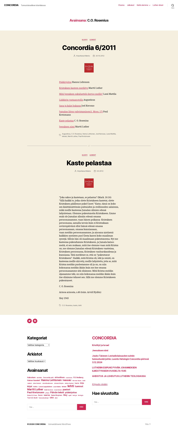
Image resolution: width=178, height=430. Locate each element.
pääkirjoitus (71, 392)
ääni (56, 398)
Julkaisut (130, 5)
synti (69, 395)
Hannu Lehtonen (89, 134)
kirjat (29, 386)
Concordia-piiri (48, 377)
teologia (80, 395)
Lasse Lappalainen (45, 386)
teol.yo (75, 395)
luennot (79, 386)
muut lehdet (58, 390)
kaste (75, 305)
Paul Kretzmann (84, 136)
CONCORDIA (11, 5)
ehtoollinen (60, 377)
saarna (47, 395)
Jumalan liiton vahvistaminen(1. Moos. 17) (81, 111)
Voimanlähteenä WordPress (59, 424)
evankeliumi (69, 377)
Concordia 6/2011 (89, 48)
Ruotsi (40, 395)
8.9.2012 (100, 171)
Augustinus (66, 134)
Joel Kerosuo (100, 134)
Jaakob (29, 383)
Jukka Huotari (69, 383)
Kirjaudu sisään (100, 384)
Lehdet (93, 40)
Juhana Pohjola (58, 383)
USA (52, 397)
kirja (82, 383)
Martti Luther (73, 136)
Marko (87, 56)
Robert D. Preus (32, 395)
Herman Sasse (76, 380)
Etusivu (121, 5)
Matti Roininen (48, 390)
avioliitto (39, 377)
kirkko (35, 386)
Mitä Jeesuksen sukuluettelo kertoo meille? (81, 94)
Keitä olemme (142, 5)
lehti (80, 305)
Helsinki (67, 380)
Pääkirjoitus (65, 82)
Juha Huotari (37, 383)
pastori (66, 389)
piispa (47, 393)
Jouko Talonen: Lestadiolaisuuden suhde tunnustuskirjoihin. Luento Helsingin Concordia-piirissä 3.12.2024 (120, 359)
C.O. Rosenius (76, 134)
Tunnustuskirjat (44, 398)
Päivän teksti (57, 392)
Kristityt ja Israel (100, 345)
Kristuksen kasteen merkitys (73, 88)
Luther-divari (158, 5)
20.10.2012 (100, 56)
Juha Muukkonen (47, 383)
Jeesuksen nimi (67, 126)
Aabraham (31, 377)
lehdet (64, 136)
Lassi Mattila (111, 134)
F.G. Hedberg (78, 377)
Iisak (83, 380)
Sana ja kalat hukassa (70, 105)
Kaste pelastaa (66, 120)
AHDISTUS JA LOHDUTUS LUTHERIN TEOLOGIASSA (119, 376)
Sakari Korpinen (56, 395)
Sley (65, 395)
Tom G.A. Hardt (32, 398)
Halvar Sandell (33, 380)
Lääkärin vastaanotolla (71, 100)
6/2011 (84, 40)
